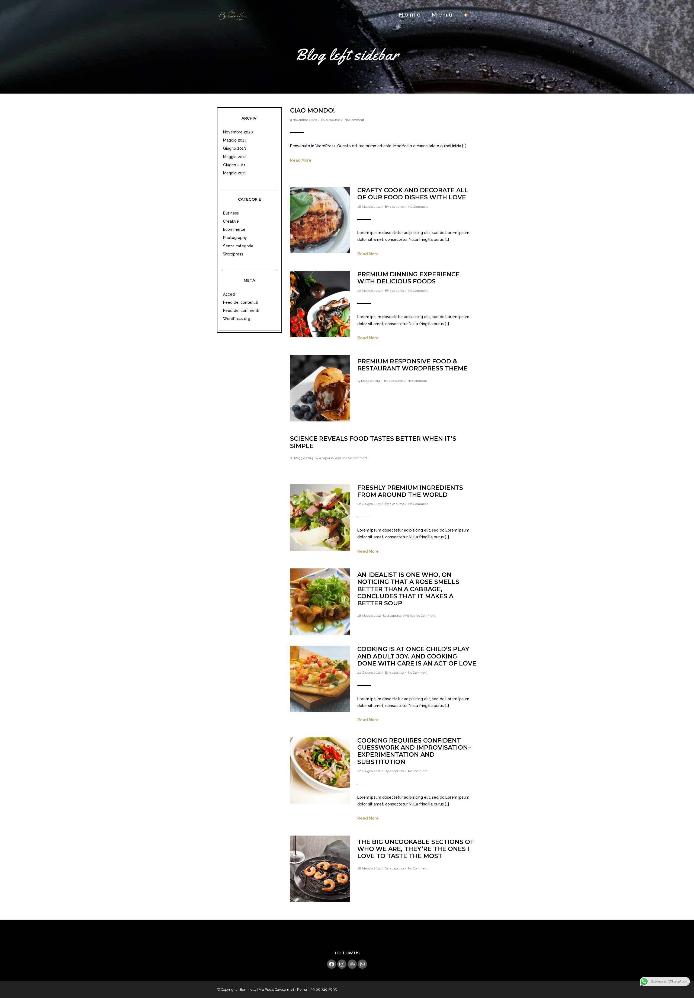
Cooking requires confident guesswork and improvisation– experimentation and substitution (414, 751)
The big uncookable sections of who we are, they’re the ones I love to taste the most (415, 849)
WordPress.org (236, 318)
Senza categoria (238, 246)
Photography (235, 237)
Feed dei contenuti (240, 302)
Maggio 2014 (235, 140)
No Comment (354, 120)
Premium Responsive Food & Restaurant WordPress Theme (412, 365)
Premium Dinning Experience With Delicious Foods (408, 278)
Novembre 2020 (238, 132)
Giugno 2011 (234, 165)
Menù (443, 14)
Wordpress (233, 254)
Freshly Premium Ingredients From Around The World (410, 491)
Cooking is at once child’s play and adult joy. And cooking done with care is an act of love (416, 656)
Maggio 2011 (234, 173)
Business (231, 213)
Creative (231, 221)
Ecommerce (234, 229)
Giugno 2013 (234, 148)
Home (410, 14)
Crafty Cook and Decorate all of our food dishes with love (412, 194)
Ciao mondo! (312, 110)
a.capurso (333, 120)
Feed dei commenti (241, 310)
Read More (300, 160)
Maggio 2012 (234, 157)
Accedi (229, 294)
